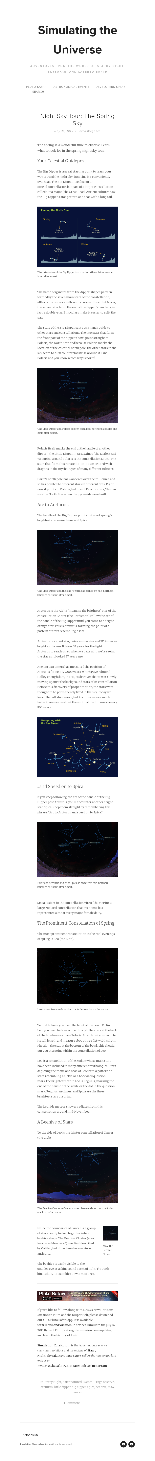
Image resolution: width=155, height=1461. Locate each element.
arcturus (47, 1387)
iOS (44, 1325)
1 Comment (72, 1403)
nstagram (100, 1366)
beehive (101, 1387)
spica (90, 1387)
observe (108, 1382)
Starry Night (52, 1382)
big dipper (79, 1387)
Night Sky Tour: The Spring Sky (77, 119)
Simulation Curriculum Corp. (35, 1443)
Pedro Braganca (89, 131)
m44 (111, 1387)
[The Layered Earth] (131, 1444)
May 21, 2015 (63, 131)
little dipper (62, 1387)
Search (38, 92)
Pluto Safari (36, 87)
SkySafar (53, 1356)
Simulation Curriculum (53, 1345)
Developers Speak (110, 87)
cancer (77, 1392)
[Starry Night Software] (123, 1444)
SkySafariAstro (61, 1366)
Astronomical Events (71, 87)
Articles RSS (31, 1435)
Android (59, 1325)
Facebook (79, 1366)
